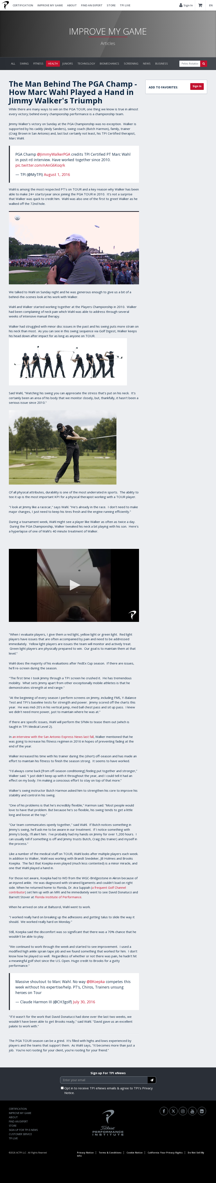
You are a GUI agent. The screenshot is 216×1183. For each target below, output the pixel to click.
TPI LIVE (125, 5)
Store (111, 5)
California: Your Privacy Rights (165, 1152)
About (72, 5)
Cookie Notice (135, 1152)
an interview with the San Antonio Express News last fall (53, 737)
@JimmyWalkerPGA (53, 154)
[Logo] (132, 615)
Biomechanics (109, 63)
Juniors (67, 63)
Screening (131, 63)
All (13, 63)
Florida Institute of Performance (58, 897)
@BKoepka (96, 981)
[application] (74, 585)
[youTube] (192, 1111)
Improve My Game (50, 5)
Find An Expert (92, 5)
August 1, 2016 (57, 174)
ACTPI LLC (21, 1152)
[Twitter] (173, 1111)
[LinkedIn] (202, 1111)
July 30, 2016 (84, 1001)
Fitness (38, 63)
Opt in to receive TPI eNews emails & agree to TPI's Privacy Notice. (108, 1090)
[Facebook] (164, 1111)
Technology (86, 63)
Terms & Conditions (110, 1152)
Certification (23, 5)
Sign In (197, 86)
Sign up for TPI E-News (23, 1130)
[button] (74, 585)
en (211, 5)
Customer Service (20, 1134)
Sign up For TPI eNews (108, 1073)
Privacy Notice (85, 1152)
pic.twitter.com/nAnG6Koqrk (40, 165)
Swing (24, 63)
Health (53, 63)
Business (161, 63)
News (147, 63)
